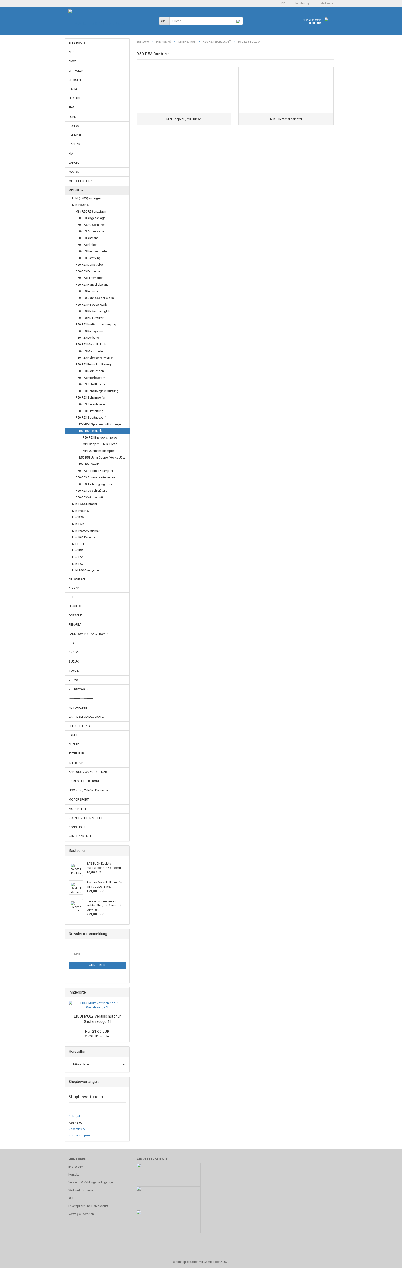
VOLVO (73, 680)
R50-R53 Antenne (87, 238)
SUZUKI (74, 661)
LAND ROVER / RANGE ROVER (88, 634)
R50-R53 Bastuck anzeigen (100, 437)
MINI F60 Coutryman (85, 570)
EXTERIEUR (76, 753)
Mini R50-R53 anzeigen (91, 211)
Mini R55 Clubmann (85, 504)
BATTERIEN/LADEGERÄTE (86, 716)
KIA (71, 153)
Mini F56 (77, 557)
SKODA (74, 652)
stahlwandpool (80, 1135)
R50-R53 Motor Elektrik (91, 344)
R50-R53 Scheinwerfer (90, 397)
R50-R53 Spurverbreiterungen (95, 477)
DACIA (73, 89)
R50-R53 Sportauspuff (91, 417)
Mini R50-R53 (81, 204)
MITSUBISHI (77, 578)
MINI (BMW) (77, 190)
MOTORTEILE (78, 809)
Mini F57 (77, 564)
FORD (72, 116)
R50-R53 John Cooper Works (95, 298)
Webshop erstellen (185, 1262)
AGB (71, 1198)
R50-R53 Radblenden (90, 371)
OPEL (72, 597)
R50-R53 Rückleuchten (91, 377)
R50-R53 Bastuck (90, 431)
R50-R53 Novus (89, 464)
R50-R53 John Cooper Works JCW (102, 457)
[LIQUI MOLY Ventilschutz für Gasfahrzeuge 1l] (97, 1005)
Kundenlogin (302, 3)
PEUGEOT (75, 606)
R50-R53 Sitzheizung (90, 411)
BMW (72, 61)
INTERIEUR (76, 762)
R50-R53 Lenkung (87, 337)
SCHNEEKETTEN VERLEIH (86, 818)
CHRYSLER (76, 70)
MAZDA (74, 172)
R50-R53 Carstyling (88, 258)
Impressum (76, 1166)
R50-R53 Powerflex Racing (93, 364)
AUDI (72, 52)
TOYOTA (74, 670)
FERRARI (74, 98)
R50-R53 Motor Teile (89, 351)
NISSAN (74, 587)
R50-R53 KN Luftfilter (89, 318)
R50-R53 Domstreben (90, 264)
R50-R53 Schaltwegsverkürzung (97, 391)
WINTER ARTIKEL (80, 836)
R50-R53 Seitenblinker (90, 404)
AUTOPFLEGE (78, 707)
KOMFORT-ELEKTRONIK (85, 781)
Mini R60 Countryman (86, 530)
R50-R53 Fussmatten (89, 278)
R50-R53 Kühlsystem (89, 331)
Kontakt (73, 1174)
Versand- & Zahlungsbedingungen (91, 1182)
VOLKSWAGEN (79, 689)
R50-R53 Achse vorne (90, 231)
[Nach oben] (389, 1261)
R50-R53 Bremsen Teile (91, 251)
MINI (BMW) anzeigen (86, 198)
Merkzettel (326, 3)
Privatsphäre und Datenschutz (88, 1206)
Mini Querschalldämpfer (99, 451)
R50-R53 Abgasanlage (90, 218)
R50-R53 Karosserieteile (91, 304)
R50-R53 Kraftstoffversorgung (96, 324)
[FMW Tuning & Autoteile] (110, 23)
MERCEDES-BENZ (80, 181)
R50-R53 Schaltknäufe (90, 384)
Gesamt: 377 (77, 1129)
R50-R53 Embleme (88, 271)
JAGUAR (74, 144)
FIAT (72, 107)
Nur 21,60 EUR (97, 1031)
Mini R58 (78, 517)
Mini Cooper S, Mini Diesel (100, 444)
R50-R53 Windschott (89, 497)
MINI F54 (78, 544)
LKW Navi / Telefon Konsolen (88, 790)
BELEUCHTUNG (79, 726)
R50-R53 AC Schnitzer (90, 225)
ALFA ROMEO (77, 43)
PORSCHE (75, 615)
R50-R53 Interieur (87, 291)
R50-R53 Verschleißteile (91, 490)
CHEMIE (74, 744)
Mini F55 (77, 550)
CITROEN (75, 79)
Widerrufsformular (80, 1190)
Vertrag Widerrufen (81, 1214)
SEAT (72, 643)
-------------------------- (81, 698)
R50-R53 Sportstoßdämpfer (94, 471)
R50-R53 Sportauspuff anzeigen (100, 424)
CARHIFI (74, 735)
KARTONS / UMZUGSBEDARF (89, 772)
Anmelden (97, 965)
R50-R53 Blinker (86, 245)
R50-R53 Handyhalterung (92, 284)
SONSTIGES (77, 827)
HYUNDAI (75, 135)
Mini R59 (78, 524)
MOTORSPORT (79, 799)
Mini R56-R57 (81, 510)
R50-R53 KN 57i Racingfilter (94, 311)
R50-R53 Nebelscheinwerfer (94, 357)
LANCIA (74, 162)
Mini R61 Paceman (84, 537)
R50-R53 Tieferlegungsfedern (95, 484)
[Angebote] (124, 992)
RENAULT (75, 624)
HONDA (74, 126)
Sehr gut (74, 1116)
